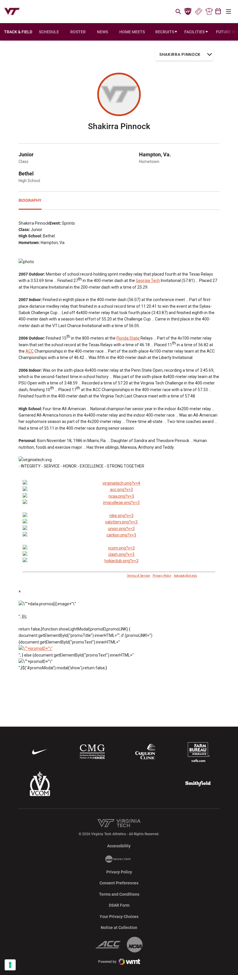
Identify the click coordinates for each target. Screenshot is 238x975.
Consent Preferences (119, 883)
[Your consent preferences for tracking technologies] (10, 964)
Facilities (194, 32)
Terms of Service (138, 576)
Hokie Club (188, 11)
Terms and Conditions (119, 894)
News (102, 32)
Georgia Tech (148, 280)
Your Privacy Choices (119, 916)
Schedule (49, 32)
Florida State (128, 338)
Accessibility (119, 845)
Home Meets (132, 32)
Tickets (198, 11)
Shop (209, 11)
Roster (78, 32)
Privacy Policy (162, 576)
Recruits (164, 32)
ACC (30, 351)
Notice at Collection (119, 927)
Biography (30, 200)
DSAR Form (119, 905)
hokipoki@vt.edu (185, 576)
